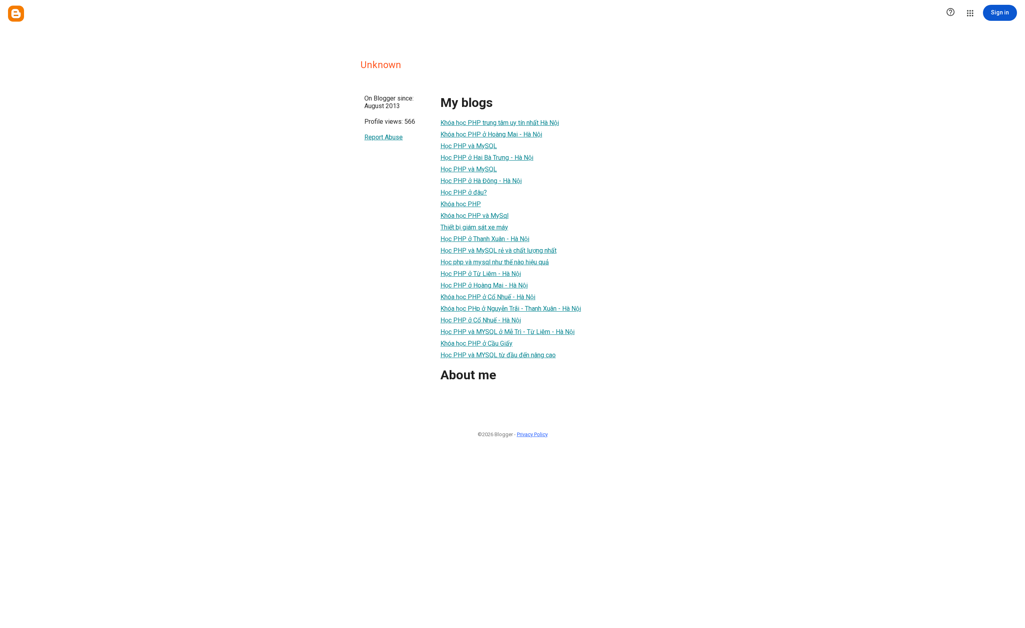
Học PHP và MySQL (468, 146)
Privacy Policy (532, 434)
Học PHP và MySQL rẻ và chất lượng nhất (498, 250)
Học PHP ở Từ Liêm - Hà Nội (480, 274)
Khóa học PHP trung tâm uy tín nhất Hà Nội (499, 123)
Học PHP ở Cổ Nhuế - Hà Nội (480, 320)
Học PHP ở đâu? (463, 192)
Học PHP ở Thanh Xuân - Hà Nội (484, 239)
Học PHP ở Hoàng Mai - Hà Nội (484, 285)
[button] (950, 12)
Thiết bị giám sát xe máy (474, 227)
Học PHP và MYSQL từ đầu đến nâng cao (498, 355)
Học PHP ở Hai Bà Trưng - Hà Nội (486, 157)
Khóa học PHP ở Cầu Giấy (476, 343)
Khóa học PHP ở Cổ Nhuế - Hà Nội (487, 297)
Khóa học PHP (460, 204)
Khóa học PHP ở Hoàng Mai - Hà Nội (491, 134)
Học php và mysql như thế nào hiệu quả (494, 262)
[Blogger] (16, 14)
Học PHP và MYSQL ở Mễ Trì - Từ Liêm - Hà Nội (507, 332)
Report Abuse (383, 137)
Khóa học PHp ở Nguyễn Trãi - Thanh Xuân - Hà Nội (510, 308)
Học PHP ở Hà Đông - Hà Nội (481, 181)
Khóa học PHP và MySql (474, 215)
